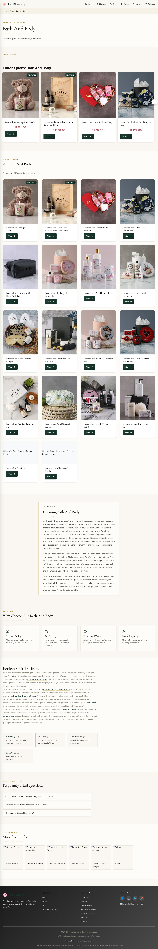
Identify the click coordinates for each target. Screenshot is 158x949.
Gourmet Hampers (50, 909)
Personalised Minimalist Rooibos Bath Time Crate (56, 229)
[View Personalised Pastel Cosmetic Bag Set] (59, 398)
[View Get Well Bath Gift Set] (20, 452)
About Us (85, 897)
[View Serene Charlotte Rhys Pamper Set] (137, 398)
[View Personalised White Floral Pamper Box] (137, 267)
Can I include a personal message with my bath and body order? (29, 796)
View (9, 134)
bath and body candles (37, 679)
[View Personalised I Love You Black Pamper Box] (137, 332)
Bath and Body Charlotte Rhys (56, 689)
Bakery (138, 4)
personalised (8, 716)
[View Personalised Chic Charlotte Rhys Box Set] (59, 332)
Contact (84, 901)
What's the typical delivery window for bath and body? (26, 804)
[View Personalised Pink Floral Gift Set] (98, 267)
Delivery (151, 4)
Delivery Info (86, 905)
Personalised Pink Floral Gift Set (98, 293)
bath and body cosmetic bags (24, 696)
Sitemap (84, 921)
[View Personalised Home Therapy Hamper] (20, 332)
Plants (126, 4)
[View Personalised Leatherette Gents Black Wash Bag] (20, 267)
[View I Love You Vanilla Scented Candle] (59, 452)
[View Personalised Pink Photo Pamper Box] (98, 332)
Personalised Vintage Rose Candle (20, 122)
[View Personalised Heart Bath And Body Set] (97, 95)
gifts (13, 676)
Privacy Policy (87, 913)
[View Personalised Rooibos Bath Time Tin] (20, 398)
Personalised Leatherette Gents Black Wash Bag (19, 294)
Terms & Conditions (89, 909)
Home (90, 4)
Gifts (115, 4)
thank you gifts (69, 709)
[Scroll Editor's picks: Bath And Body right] (155, 101)
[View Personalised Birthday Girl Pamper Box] (59, 267)
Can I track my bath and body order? (19, 813)
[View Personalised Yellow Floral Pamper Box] (136, 95)
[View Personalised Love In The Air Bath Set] (98, 398)
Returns (84, 917)
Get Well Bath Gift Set (16, 468)
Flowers (102, 4)
